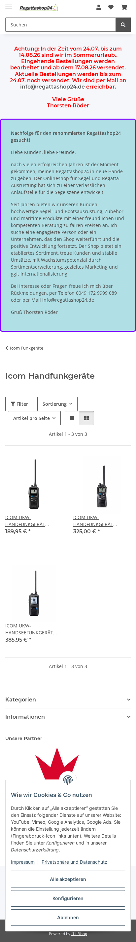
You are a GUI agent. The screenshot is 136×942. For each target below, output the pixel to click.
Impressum (23, 862)
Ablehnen (68, 917)
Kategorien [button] (20, 700)
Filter (21, 404)
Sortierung (55, 404)
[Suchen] (123, 25)
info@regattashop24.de (52, 87)
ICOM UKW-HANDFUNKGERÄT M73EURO (93, 521)
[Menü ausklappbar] (8, 4)
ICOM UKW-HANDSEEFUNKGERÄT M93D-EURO (29, 629)
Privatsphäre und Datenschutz (74, 862)
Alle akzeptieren (68, 879)
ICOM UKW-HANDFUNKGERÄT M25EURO (25, 521)
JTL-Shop (79, 933)
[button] (99, 7)
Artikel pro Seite (31, 418)
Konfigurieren (68, 898)
